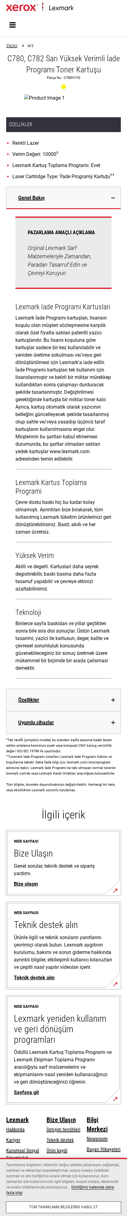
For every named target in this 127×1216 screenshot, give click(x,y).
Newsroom (97, 1139)
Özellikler (28, 700)
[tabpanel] (63, 449)
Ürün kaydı (57, 1151)
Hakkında (15, 1129)
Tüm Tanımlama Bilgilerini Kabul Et (63, 1207)
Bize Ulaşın (61, 1120)
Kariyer (13, 1140)
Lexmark (17, 1120)
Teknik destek (60, 1140)
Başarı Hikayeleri (104, 1149)
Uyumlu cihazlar (36, 722)
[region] (63, 1187)
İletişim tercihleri (63, 1129)
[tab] (63, 198)
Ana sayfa (81, 8)
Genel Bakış (31, 198)
